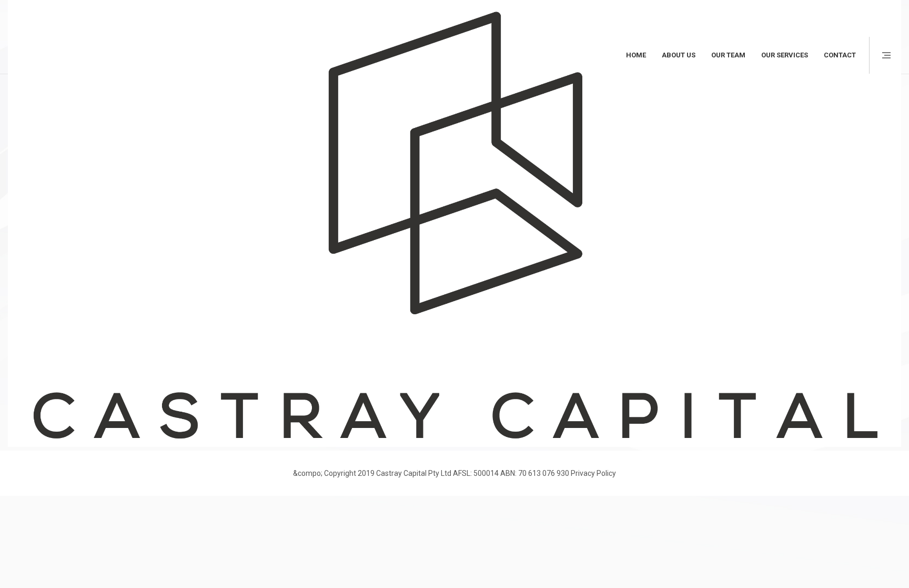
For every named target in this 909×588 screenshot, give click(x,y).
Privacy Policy (593, 473)
